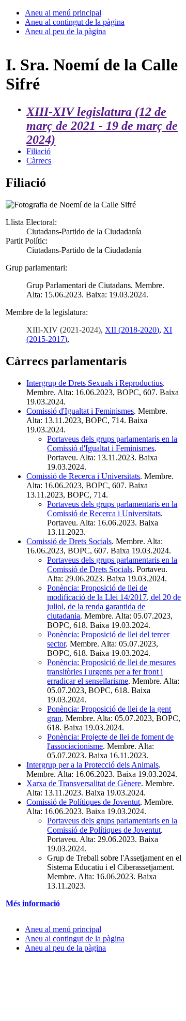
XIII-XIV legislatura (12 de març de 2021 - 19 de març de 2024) (102, 125)
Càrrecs (38, 160)
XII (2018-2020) (132, 329)
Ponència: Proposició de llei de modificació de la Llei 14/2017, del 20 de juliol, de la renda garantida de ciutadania (114, 601)
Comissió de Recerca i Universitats (83, 476)
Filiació (38, 151)
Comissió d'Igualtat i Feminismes (80, 411)
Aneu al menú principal (63, 12)
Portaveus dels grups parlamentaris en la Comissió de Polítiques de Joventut (112, 825)
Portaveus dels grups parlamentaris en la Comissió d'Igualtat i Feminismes (112, 443)
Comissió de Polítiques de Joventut (83, 802)
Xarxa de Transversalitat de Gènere (83, 783)
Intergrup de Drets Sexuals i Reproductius (94, 383)
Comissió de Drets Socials (69, 541)
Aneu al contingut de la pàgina (75, 22)
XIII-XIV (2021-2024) (63, 329)
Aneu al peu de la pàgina (65, 31)
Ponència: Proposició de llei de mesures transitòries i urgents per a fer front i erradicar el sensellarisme (111, 671)
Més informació (33, 903)
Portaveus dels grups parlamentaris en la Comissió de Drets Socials (112, 564)
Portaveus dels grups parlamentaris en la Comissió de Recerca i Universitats (112, 509)
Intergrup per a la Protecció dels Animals (92, 764)
